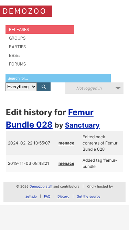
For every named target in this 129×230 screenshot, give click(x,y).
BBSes (14, 55)
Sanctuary (82, 125)
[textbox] (58, 78)
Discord (63, 196)
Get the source (88, 196)
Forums (17, 64)
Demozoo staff (41, 186)
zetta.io (31, 196)
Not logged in (89, 88)
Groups (17, 38)
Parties (17, 46)
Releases (19, 29)
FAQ (47, 196)
